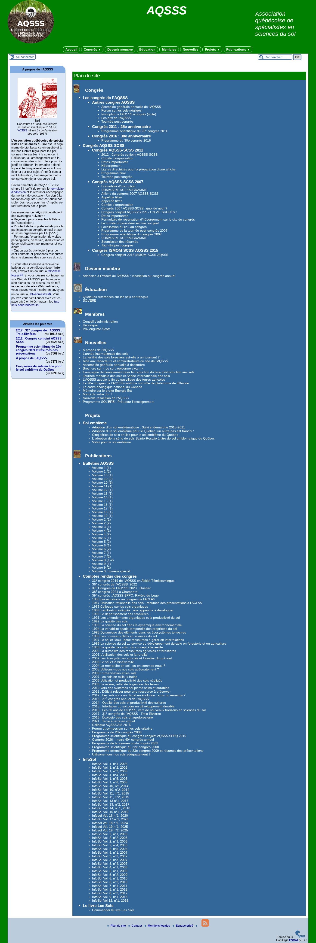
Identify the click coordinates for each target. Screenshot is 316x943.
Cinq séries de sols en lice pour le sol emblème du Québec (135, 435)
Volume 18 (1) (102, 512)
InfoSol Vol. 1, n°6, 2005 (109, 782)
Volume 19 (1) (102, 516)
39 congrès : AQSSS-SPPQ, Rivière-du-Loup (125, 595)
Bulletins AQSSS (98, 463)
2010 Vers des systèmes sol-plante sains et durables (130, 688)
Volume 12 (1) (102, 490)
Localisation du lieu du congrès (124, 227)
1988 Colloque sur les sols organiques (120, 606)
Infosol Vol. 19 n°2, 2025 (110, 830)
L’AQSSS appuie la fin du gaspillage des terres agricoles (124, 379)
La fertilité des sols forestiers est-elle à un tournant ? (121, 357)
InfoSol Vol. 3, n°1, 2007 (109, 852)
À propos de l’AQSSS (98, 350)
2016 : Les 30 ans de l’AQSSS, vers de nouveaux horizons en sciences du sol (149, 710)
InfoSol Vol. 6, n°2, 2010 (109, 882)
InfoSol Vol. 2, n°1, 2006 (109, 834)
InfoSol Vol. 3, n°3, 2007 (109, 860)
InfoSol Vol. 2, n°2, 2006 (109, 838)
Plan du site (119, 925)
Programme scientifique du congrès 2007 (131, 234)
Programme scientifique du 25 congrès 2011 (134, 131)
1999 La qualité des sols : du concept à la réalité (127, 647)
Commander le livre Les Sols (113, 910)
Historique (90, 325)
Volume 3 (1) (101, 527)
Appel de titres (111, 197)
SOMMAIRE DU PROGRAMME (124, 190)
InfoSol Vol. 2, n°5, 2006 (109, 849)
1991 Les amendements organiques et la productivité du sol (136, 617)
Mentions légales (159, 925)
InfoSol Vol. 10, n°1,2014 (110, 786)
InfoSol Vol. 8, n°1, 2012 (109, 889)
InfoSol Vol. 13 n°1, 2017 (110, 801)
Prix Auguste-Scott (96, 329)
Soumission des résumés (119, 241)
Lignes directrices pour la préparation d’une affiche (138, 169)
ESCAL (294, 940)
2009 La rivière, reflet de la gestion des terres (125, 684)
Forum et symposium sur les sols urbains (122, 728)
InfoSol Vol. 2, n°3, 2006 (109, 841)
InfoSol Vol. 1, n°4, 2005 (109, 775)
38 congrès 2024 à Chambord (114, 592)
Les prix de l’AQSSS (116, 118)
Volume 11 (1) (102, 486)
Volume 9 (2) (101, 567)
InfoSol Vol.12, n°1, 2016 (110, 900)
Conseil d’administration (100, 321)
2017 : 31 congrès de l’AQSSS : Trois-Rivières (126, 714)
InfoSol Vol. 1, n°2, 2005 (109, 767)
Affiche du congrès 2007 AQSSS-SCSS (129, 193)
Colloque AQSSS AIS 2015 (111, 725)
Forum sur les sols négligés (121, 110)
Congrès (92, 49)
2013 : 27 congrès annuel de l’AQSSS (120, 699)
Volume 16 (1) (102, 504)
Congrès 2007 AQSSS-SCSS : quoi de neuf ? (134, 208)
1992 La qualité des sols (110, 621)
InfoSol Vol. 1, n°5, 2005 (109, 778)
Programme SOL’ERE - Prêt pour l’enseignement (118, 401)
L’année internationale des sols (105, 353)
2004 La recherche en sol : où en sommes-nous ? (128, 665)
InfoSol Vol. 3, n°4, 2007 (109, 863)
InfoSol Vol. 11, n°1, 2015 (110, 793)
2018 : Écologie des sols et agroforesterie (122, 717)
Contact (137, 925)
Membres (169, 49)
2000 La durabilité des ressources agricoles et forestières (134, 651)
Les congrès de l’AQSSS (105, 98)
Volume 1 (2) (101, 471)
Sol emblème (95, 423)
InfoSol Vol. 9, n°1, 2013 (109, 897)
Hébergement (111, 165)
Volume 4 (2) (101, 534)
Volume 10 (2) (102, 479)
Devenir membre (120, 49)
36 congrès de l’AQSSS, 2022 (114, 584)
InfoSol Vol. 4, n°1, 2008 (109, 867)
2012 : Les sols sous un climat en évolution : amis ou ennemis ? (139, 695)
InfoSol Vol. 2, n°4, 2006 (109, 845)
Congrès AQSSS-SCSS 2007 (117, 182)
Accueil (71, 49)
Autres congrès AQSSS (113, 102)
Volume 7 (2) (101, 556)
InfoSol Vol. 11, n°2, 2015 (110, 797)
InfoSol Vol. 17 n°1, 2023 (110, 819)
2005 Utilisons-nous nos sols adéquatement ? (125, 669)
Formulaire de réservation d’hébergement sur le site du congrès (148, 219)
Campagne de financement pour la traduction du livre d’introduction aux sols (138, 372)
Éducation (147, 49)
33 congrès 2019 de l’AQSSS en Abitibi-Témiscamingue (133, 580)
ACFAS (22, 130)
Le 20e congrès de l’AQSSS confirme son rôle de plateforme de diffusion (136, 383)
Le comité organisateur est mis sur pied (130, 223)
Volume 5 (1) (101, 538)
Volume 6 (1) (101, 545)
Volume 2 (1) (101, 519)
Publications (238, 49)
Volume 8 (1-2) (103, 560)
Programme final (113, 173)
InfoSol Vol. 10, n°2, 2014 (110, 789)
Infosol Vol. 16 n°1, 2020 (110, 815)
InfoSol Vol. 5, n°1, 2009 (109, 871)
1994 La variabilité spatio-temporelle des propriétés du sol (134, 629)
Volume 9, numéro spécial (111, 571)
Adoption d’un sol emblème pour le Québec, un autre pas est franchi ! (143, 431)
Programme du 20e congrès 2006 (117, 732)
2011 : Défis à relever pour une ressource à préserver (131, 691)
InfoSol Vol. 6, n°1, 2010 (109, 878)
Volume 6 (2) (101, 549)
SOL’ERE (89, 300)
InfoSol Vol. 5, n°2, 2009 (109, 874)
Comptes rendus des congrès (110, 576)
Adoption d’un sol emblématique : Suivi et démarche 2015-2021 (138, 427)
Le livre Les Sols (98, 906)
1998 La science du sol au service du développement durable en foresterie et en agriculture (159, 643)
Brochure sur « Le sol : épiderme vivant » (113, 368)
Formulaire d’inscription (118, 186)
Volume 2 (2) (101, 523)
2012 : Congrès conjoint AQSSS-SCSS (129, 154)
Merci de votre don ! (97, 394)
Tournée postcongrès (116, 177)
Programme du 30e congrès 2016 (126, 140)
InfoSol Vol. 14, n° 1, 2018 (111, 808)
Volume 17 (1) (102, 508)
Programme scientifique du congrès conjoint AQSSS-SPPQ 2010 (139, 736)
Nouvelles (190, 49)
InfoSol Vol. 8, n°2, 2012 (109, 893)
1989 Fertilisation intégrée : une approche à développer (132, 610)
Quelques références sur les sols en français (115, 297)
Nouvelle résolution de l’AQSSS (106, 398)
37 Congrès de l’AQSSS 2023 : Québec (121, 588)
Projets (212, 49)
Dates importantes (114, 162)
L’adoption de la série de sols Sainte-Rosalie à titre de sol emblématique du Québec (153, 438)
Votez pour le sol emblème (111, 442)
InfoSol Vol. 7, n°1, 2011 (109, 886)
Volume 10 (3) (102, 482)
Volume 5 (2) (101, 541)
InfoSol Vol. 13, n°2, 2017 (110, 804)
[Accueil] (31, 42)
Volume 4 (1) (101, 530)
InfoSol (89, 759)
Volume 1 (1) (101, 468)
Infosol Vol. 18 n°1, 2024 (110, 823)
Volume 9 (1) (101, 564)
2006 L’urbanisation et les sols (114, 673)
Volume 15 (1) (102, 501)
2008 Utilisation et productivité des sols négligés (127, 680)
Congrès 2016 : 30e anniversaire (121, 136)
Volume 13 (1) (102, 493)
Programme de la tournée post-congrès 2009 (125, 743)
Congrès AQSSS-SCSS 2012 (117, 150)
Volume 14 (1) (102, 497)
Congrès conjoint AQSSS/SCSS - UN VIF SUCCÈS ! (139, 212)
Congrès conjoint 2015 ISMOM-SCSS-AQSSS (134, 255)
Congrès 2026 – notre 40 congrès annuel (123, 739)
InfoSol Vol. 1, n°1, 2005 (109, 764)
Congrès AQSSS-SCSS (103, 145)
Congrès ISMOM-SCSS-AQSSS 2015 (125, 250)
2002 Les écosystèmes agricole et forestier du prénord (132, 658)
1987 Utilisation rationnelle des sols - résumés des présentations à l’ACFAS (147, 603)
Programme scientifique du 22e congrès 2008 (125, 747)
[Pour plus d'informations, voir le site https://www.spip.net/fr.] (300, 937)
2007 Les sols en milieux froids (114, 677)
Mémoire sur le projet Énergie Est (107, 390)
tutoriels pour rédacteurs (35, 303)
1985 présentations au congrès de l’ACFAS (123, 599)
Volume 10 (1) (102, 475)
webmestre (40, 294)
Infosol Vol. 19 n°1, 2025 (110, 826)
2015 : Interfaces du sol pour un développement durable (133, 706)
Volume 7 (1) (101, 553)
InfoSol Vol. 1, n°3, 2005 (109, 771)
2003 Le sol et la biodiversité (113, 662)
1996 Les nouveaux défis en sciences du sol (124, 636)
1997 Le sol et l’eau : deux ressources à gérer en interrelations (138, 640)
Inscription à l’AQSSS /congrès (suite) (128, 114)
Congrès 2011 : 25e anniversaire (121, 126)
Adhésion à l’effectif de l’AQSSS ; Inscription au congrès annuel (129, 276)
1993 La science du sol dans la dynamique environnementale (137, 625)
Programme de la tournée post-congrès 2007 (134, 230)
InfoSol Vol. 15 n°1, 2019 (110, 812)
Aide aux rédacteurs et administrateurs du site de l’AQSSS (125, 361)
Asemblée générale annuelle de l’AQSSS (131, 107)
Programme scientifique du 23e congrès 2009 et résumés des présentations (147, 750)
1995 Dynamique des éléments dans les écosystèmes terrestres (139, 632)
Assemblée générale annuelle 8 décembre (114, 365)
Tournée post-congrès (117, 121)
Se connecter (25, 57)
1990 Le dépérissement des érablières (120, 614)
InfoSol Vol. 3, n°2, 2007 (109, 856)
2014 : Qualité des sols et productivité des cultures (129, 702)
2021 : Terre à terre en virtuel (113, 721)
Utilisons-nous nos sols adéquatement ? (121, 754)
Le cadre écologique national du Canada (112, 387)
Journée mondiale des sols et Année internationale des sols (126, 376)
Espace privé (185, 925)
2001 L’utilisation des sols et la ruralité (120, 654)
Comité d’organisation (117, 158)
